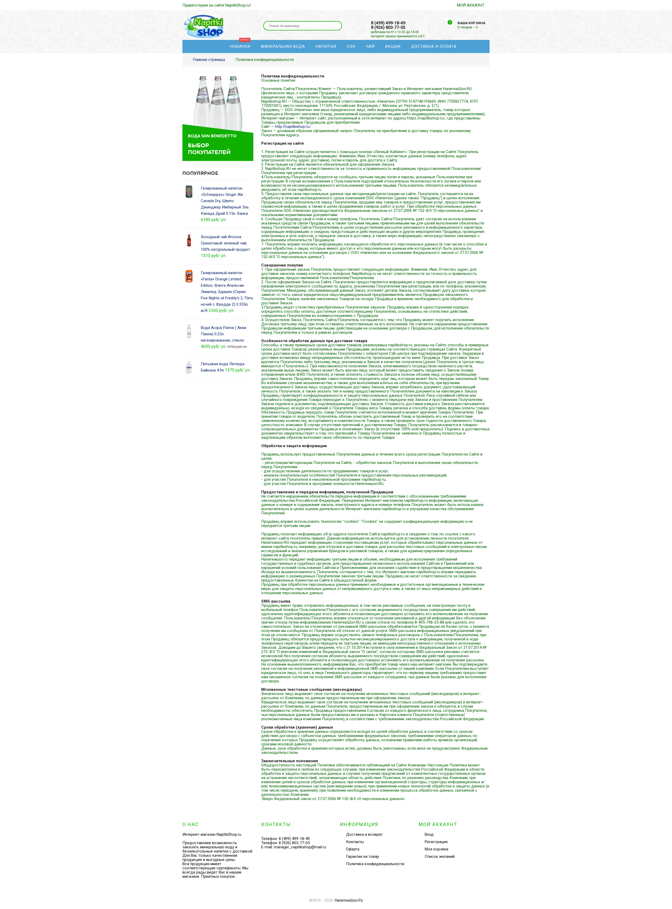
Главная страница (209, 59)
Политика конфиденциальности (375, 863)
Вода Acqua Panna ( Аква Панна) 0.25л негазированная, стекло (223, 334)
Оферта (352, 849)
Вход (429, 834)
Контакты (355, 841)
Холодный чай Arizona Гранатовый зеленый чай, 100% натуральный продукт (225, 243)
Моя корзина (436, 849)
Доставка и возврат (364, 834)
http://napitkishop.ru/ (293, 126)
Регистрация (436, 841)
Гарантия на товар (362, 856)
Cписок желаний (440, 856)
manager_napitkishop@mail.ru (300, 847)
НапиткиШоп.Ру (349, 900)
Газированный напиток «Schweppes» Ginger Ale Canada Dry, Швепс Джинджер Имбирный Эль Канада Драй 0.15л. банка (225, 201)
